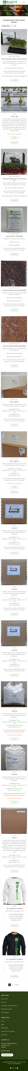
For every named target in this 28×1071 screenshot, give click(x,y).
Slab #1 (14, 837)
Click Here (14, 22)
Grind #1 (14, 528)
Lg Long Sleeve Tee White (14, 908)
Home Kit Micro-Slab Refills (14, 236)
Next (17, 984)
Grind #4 (14, 774)
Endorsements (5, 1012)
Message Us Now (7, 1054)
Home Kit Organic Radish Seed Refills (14, 346)
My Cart (3, 1002)
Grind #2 (14, 589)
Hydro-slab (14, 116)
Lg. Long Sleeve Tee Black (14, 959)
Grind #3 (14, 711)
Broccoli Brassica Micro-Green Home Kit (14, 59)
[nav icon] (23, 2)
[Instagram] (13, 1068)
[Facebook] (15, 1068)
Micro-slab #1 (14, 402)
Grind (2, 1021)
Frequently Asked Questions (9, 1005)
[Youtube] (17, 1068)
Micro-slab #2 (14, 461)
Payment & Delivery (6, 1009)
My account (4, 999)
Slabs (2, 1024)
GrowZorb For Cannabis (8, 1031)
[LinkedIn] (10, 1068)
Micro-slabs (4, 1028)
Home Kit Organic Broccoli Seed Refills (14, 290)
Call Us (14, 137)
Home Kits (4, 1035)
